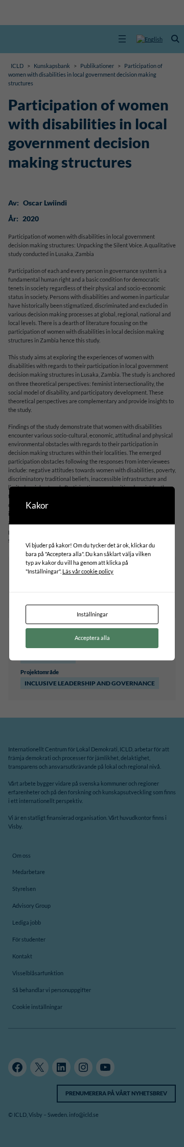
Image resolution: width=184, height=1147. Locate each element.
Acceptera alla (92, 637)
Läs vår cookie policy (87, 571)
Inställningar (92, 614)
